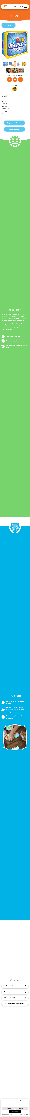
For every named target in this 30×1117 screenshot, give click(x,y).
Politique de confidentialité (7, 1114)
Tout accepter (15, 1111)
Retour (9, 25)
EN (22, 6)
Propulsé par (18, 1114)
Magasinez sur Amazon (14, 123)
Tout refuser (8, 1108)
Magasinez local (14, 129)
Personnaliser (22, 1108)
